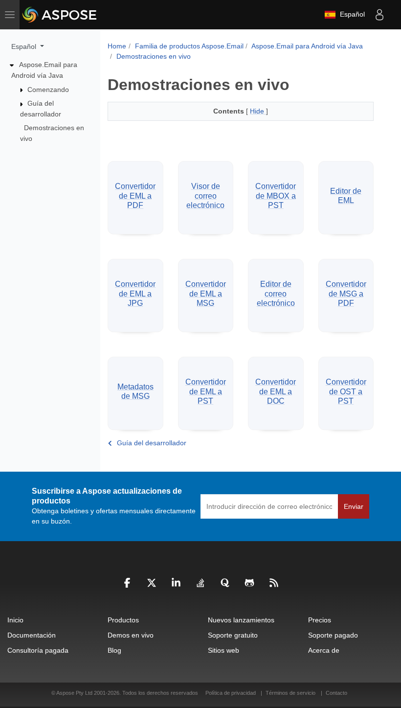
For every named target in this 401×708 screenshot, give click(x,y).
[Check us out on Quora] (225, 585)
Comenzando (48, 89)
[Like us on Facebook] (127, 585)
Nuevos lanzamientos (241, 620)
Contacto (336, 693)
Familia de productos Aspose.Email (189, 46)
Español (350, 14)
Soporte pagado (333, 635)
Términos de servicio (290, 693)
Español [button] (24, 46)
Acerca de (323, 650)
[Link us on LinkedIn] (176, 585)
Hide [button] (258, 111)
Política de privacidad (231, 693)
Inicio (15, 620)
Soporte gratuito (233, 635)
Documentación (31, 635)
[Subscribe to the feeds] (274, 585)
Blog (114, 650)
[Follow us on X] (151, 585)
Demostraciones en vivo (153, 56)
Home (117, 46)
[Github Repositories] (249, 585)
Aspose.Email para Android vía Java (307, 46)
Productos (123, 620)
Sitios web (223, 650)
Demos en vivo (131, 635)
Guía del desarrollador (151, 443)
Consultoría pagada (37, 650)
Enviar (353, 506)
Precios (319, 620)
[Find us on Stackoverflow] (200, 585)
